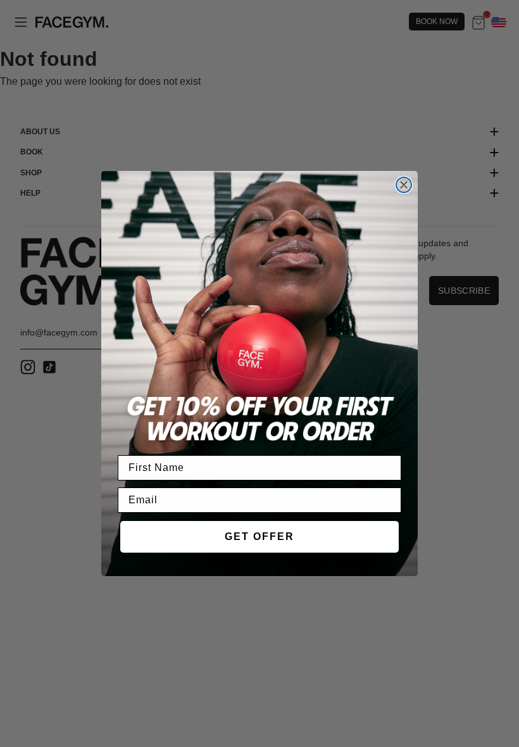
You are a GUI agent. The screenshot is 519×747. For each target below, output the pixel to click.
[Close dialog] (403, 184)
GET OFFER (259, 536)
